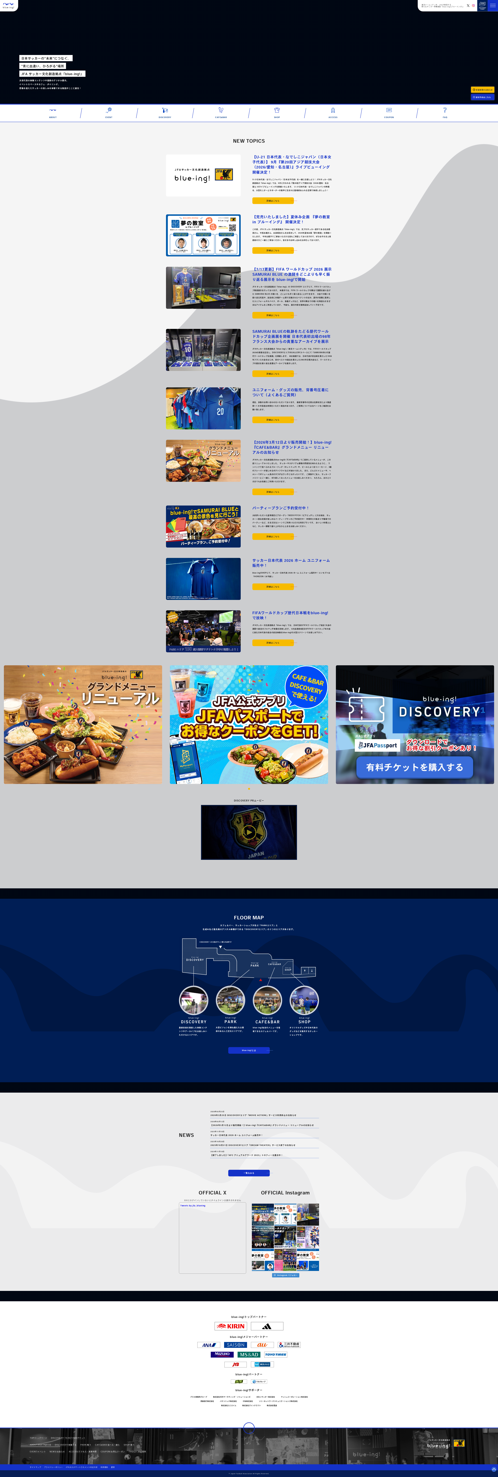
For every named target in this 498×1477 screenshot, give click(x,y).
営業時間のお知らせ (484, 90)
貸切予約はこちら (483, 97)
